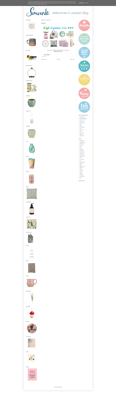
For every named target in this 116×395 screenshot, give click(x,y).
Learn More (81, 2)
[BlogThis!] (45, 54)
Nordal (81, 125)
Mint (80, 124)
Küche (81, 146)
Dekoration (82, 143)
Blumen (81, 163)
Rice (80, 131)
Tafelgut (81, 134)
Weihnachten (82, 156)
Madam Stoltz (82, 122)
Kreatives (81, 170)
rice (80, 160)
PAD (80, 128)
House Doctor (82, 119)
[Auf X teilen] (46, 54)
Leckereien (81, 174)
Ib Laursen (82, 121)
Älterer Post (72, 59)
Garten (81, 172)
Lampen (81, 173)
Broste (81, 169)
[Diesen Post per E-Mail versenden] (44, 54)
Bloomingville (82, 117)
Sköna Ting (82, 132)
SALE (45, 56)
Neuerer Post (43, 59)
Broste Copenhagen (83, 118)
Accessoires (82, 159)
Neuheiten (81, 140)
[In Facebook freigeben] (47, 54)
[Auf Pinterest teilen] (49, 54)
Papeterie (81, 149)
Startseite (58, 59)
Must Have (82, 150)
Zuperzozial (82, 135)
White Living (82, 176)
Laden (81, 164)
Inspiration (82, 153)
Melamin (81, 167)
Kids (80, 147)
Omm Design (82, 127)
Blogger (60, 387)
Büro (80, 177)
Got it (86, 2)
